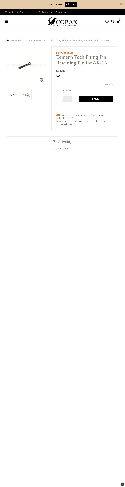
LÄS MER (71, 4)
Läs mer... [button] (109, 83)
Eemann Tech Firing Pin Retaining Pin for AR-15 (86, 40)
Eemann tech (64, 52)
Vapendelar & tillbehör (22, 40)
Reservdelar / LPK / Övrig (48, 40)
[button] (107, 21)
